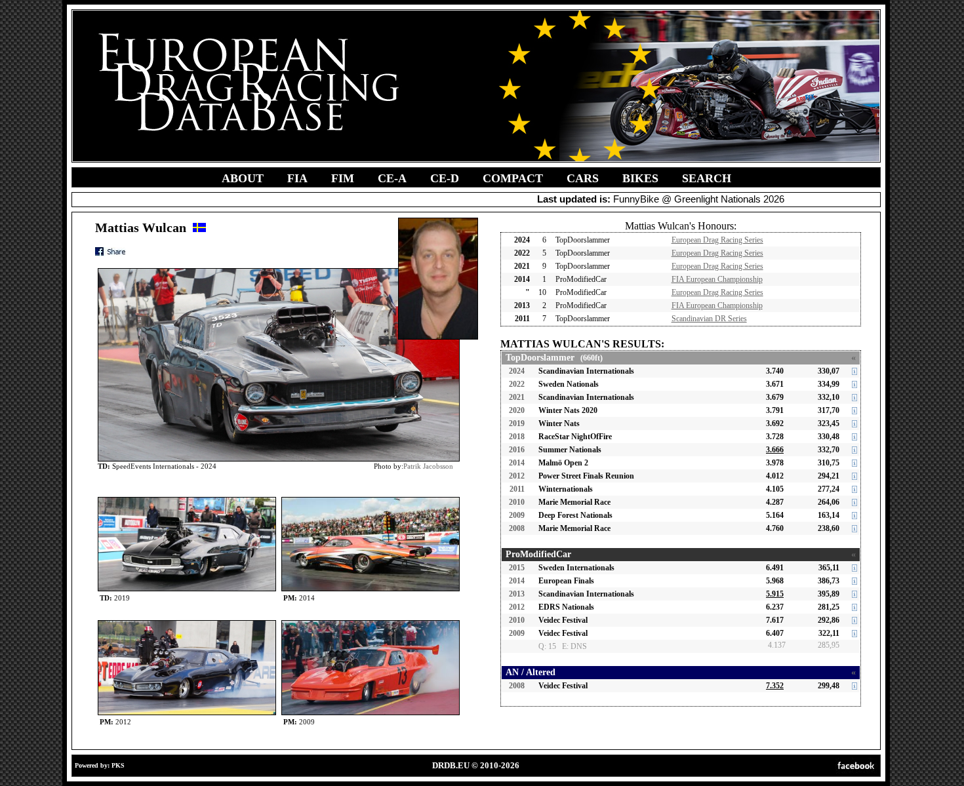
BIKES (640, 178)
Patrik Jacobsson (428, 466)
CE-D (444, 178)
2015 (517, 567)
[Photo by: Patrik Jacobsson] (370, 500)
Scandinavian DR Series (709, 318)
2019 (517, 423)
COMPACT (513, 178)
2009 (517, 515)
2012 (517, 476)
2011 (517, 489)
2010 (517, 502)
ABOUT (243, 178)
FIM (342, 178)
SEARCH (706, 178)
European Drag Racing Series (717, 240)
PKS (118, 765)
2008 (517, 528)
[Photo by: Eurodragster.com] (187, 500)
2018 (517, 436)
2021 (517, 397)
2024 (517, 371)
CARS (583, 178)
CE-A (392, 178)
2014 (517, 462)
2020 (517, 410)
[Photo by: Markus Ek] (370, 623)
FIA (297, 178)
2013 (517, 594)
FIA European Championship (717, 279)
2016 (517, 449)
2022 (517, 384)
